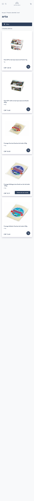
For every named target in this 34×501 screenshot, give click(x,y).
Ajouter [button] (28, 67)
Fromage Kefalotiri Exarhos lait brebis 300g (15, 226)
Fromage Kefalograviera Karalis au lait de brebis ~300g (17, 185)
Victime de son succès (22, 192)
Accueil (4, 12)
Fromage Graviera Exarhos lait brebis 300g (15, 143)
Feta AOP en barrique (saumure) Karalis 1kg (15, 59)
